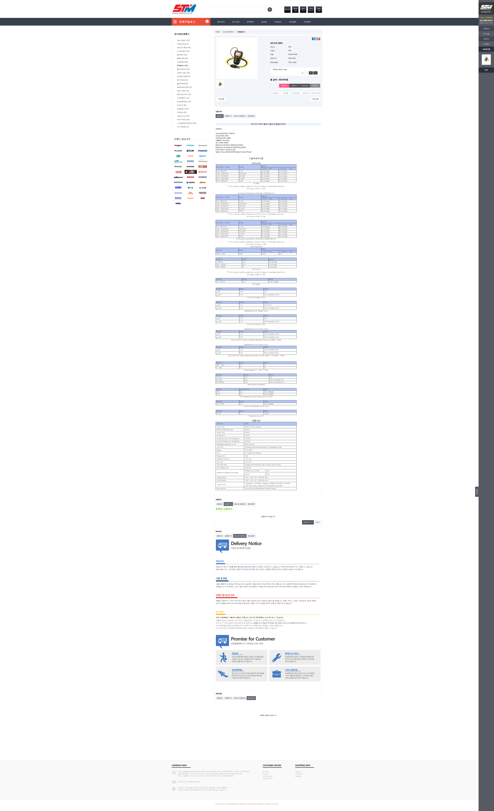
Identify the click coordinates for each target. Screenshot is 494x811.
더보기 (317, 522)
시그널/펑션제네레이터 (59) (186, 123)
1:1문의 (265, 774)
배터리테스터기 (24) (184, 94)
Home (218, 32)
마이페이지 (311, 10)
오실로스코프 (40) (183, 116)
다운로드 (486, 39)
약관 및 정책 (267, 778)
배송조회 (318, 10)
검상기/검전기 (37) (183, 40)
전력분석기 (241, 32)
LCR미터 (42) (182, 112)
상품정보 (220, 116)
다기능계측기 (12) (183, 51)
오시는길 (486, 34)
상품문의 (228, 116)
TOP (486, 70)
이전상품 (221, 99)
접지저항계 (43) (182, 80)
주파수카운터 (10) (183, 120)
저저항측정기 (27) (183, 98)
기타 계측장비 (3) (183, 127)
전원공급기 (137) (183, 109)
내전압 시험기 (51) (183, 73)
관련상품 (251, 116)
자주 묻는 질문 (268, 776)
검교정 (264, 22)
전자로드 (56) (181, 105)
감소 (315, 73)
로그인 (287, 10)
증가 (311, 73)
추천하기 (314, 85)
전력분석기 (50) (182, 65)
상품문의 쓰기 (308, 522)
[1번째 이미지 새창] (220, 84)
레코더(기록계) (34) (184, 47)
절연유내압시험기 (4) (184, 87)
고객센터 (486, 44)
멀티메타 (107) (182, 55)
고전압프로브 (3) (183, 44)
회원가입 (295, 10)
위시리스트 (305, 85)
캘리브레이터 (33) (183, 69)
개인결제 (292, 22)
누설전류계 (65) (182, 62)
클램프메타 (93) (182, 58)
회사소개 (221, 22)
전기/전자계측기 (228, 32)
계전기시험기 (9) (183, 91)
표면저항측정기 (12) (184, 102)
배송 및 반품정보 (240, 116)
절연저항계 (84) (182, 83)
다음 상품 (315, 99)
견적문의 (486, 28)
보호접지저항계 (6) (183, 76)
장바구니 (303, 10)
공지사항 (266, 772)
